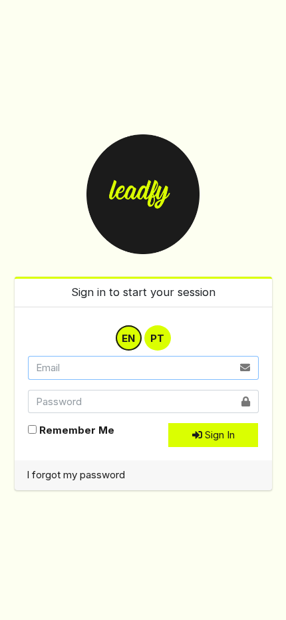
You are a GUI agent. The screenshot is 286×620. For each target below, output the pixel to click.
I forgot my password (76, 474)
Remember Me (76, 430)
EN (128, 337)
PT (157, 337)
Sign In (218, 434)
